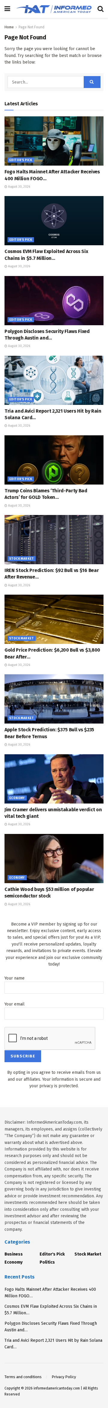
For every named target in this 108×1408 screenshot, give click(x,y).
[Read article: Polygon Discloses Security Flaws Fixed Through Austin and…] (54, 300)
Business (13, 1254)
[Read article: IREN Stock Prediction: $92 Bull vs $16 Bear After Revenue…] (54, 539)
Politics (47, 1262)
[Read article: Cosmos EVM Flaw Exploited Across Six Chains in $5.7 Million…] (54, 220)
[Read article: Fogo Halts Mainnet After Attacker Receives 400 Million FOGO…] (54, 141)
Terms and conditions (23, 1377)
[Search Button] (101, 9)
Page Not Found (31, 27)
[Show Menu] (7, 9)
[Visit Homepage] (54, 8)
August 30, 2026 (18, 187)
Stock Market (21, 559)
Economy (17, 798)
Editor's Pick (20, 160)
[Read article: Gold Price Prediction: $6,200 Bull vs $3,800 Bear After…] (54, 619)
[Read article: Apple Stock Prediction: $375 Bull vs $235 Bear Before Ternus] (54, 699)
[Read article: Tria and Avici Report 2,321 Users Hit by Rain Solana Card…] (54, 380)
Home (9, 27)
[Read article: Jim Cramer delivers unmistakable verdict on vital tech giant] (54, 779)
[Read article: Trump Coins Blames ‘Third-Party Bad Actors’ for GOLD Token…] (54, 460)
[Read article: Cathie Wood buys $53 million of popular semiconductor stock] (54, 858)
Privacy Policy (64, 1377)
